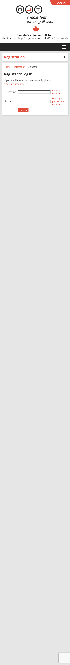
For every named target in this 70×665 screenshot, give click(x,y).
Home (7, 67)
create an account (13, 84)
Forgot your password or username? (58, 101)
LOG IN (60, 3)
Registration (14, 57)
